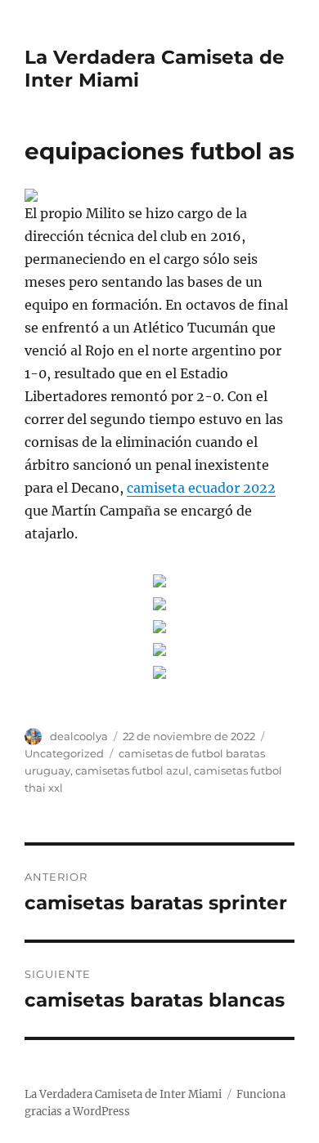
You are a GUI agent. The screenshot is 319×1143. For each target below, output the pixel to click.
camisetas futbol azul (132, 770)
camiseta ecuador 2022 (201, 488)
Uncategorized (64, 753)
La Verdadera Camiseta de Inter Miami (123, 1094)
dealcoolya (79, 736)
